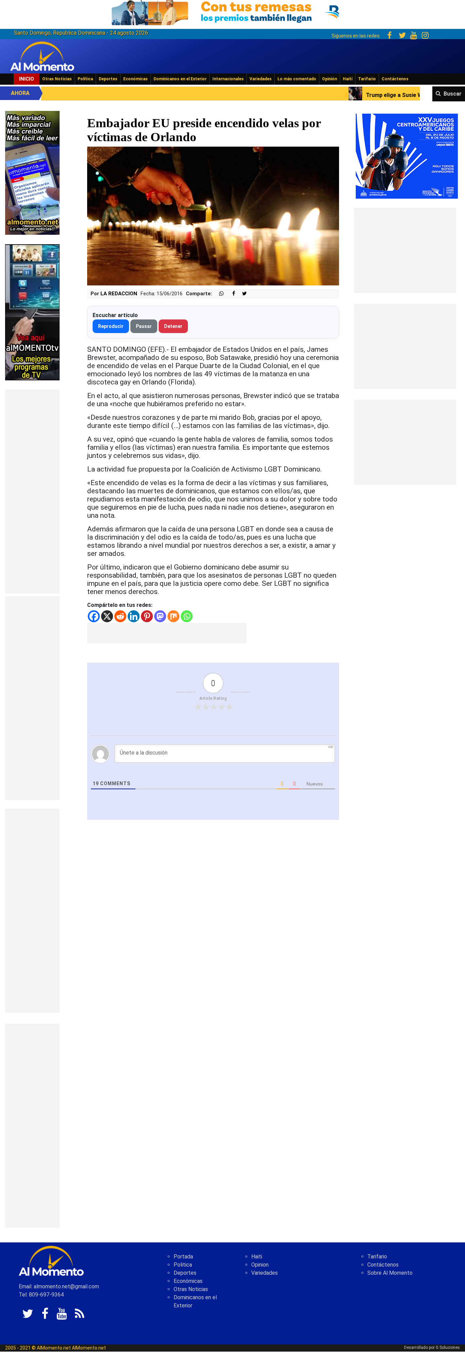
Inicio (26, 79)
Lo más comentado (296, 79)
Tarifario (367, 79)
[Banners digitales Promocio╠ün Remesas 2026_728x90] (232, 11)
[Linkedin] (134, 616)
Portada (183, 1256)
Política (85, 79)
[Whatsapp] (187, 616)
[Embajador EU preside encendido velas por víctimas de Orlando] (213, 215)
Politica (183, 1264)
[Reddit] (120, 616)
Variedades (261, 79)
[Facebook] (94, 616)
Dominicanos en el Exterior (180, 79)
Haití (347, 79)
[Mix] (173, 616)
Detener (173, 326)
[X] (107, 616)
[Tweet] (242, 294)
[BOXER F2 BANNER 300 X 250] (407, 155)
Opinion (260, 1264)
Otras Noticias (57, 79)
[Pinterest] (147, 616)
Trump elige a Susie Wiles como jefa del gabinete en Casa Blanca (368, 95)
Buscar (453, 93)
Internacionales (228, 79)
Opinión (329, 79)
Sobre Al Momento (390, 1273)
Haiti (256, 1256)
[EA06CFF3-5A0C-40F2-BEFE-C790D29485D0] (32, 312)
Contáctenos (395, 79)
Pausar (144, 326)
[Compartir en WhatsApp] (218, 294)
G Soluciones (448, 1347)
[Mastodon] (160, 616)
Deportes (108, 79)
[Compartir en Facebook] (230, 294)
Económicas (135, 79)
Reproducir (111, 326)
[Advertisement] (32, 492)
